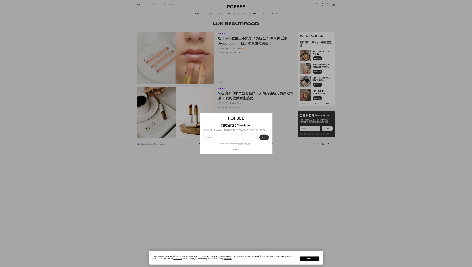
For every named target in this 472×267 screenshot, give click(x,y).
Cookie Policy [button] (177, 259)
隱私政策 (247, 144)
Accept (309, 259)
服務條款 (240, 144)
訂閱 (264, 137)
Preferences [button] (228, 259)
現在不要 (236, 149)
